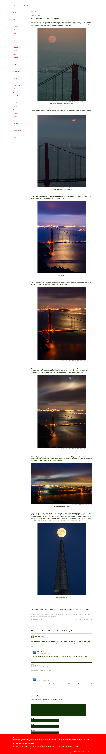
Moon (82, 614)
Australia (16, 26)
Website (33, 730)
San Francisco (39, 616)
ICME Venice (17, 68)
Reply (32, 646)
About (14, 134)
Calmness (16, 57)
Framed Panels (17, 130)
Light (80, 614)
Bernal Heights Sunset (36, 619)
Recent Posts (17, 95)
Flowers (15, 64)
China (15, 29)
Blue (38, 614)
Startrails (16, 81)
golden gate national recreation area (63, 614)
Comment (33, 703)
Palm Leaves (17, 75)
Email (32, 724)
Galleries (15, 19)
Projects (15, 54)
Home (14, 15)
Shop (14, 120)
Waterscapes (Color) (19, 88)
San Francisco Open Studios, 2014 (83, 619)
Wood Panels (17, 127)
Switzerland (16, 47)
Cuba (15, 33)
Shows (14, 109)
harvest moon (75, 614)
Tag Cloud (16, 102)
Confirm (89, 751)
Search (15, 106)
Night (86, 614)
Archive (15, 99)
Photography (34, 614)
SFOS (14, 12)
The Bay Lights (52, 616)
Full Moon (42, 614)
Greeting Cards (17, 123)
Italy (15, 40)
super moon (46, 616)
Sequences (16, 78)
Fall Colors (16, 61)
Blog (14, 92)
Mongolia (16, 43)
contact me (78, 609)
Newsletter (15, 113)
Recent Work (17, 22)
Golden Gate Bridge (49, 614)
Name (32, 718)
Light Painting (17, 71)
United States (17, 50)
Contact (14, 137)
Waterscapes (17, 85)
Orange (89, 614)
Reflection (33, 616)
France (15, 36)
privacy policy (31, 748)
